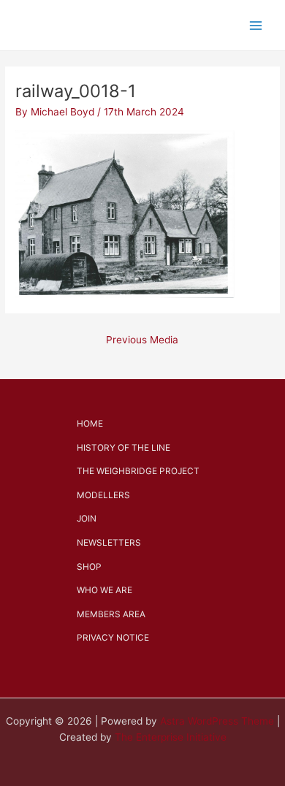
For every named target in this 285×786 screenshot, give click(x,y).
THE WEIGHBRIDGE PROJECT (138, 471)
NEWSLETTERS (109, 543)
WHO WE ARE (104, 590)
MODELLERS (103, 495)
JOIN (86, 519)
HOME (90, 424)
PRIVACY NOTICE (113, 638)
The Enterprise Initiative (171, 737)
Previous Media (142, 340)
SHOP (89, 567)
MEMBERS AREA (111, 614)
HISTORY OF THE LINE (123, 448)
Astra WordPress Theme (217, 721)
